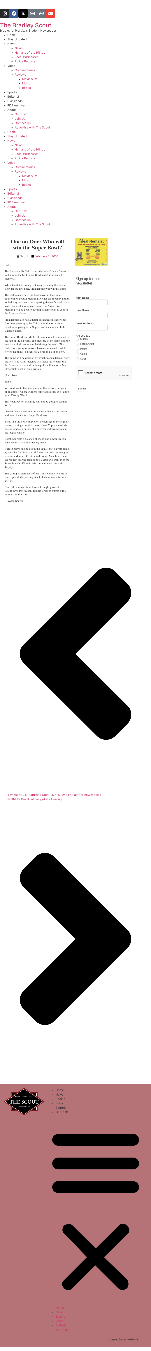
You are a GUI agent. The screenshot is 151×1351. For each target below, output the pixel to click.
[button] (95, 1209)
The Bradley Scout (25, 25)
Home (11, 35)
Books (26, 88)
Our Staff (21, 114)
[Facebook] (13, 13)
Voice (11, 66)
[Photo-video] (41, 13)
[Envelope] (50, 13)
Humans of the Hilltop (30, 52)
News (11, 44)
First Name (82, 297)
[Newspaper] (32, 13)
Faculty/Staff (86, 343)
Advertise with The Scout (32, 127)
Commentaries (25, 70)
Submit (82, 388)
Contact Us (23, 123)
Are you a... (83, 335)
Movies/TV (29, 79)
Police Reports (25, 61)
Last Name (82, 310)
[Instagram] (4, 13)
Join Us (20, 118)
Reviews (20, 74)
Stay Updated (17, 39)
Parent (83, 348)
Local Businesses (26, 57)
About (11, 110)
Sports (12, 92)
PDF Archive (15, 105)
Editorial (13, 96)
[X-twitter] (23, 13)
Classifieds (14, 101)
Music (26, 83)
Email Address (85, 323)
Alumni (83, 353)
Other (82, 358)
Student (83, 339)
